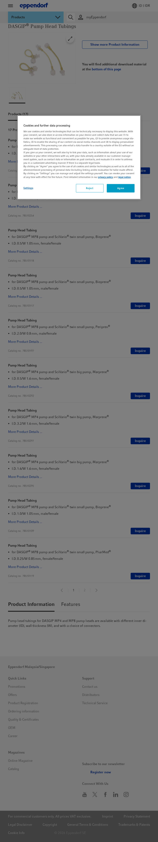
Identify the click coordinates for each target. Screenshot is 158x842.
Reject (89, 188)
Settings (28, 187)
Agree (120, 188)
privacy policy (105, 176)
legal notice (124, 176)
